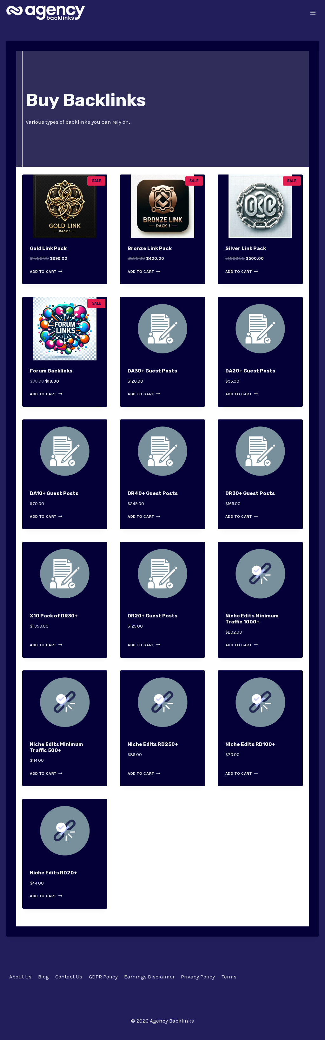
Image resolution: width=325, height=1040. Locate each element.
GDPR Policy (103, 976)
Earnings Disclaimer (149, 976)
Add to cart (43, 271)
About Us (20, 976)
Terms (229, 976)
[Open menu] (313, 12)
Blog (43, 976)
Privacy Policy (198, 976)
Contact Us (68, 976)
